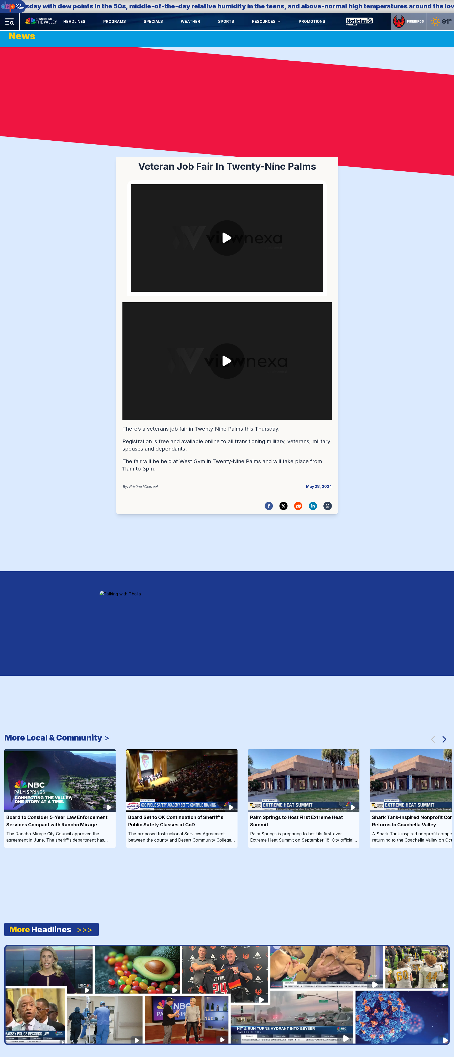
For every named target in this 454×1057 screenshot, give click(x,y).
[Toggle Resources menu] (279, 21)
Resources (264, 21)
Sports (226, 21)
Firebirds (415, 21)
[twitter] (283, 506)
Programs (114, 21)
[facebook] (269, 506)
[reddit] (298, 506)
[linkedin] (313, 506)
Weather (190, 21)
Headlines (74, 21)
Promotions (312, 21)
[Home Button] (41, 21)
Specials (153, 21)
